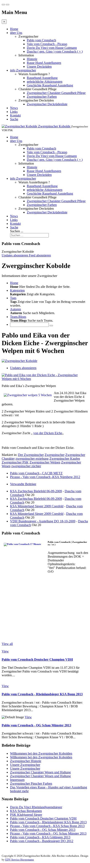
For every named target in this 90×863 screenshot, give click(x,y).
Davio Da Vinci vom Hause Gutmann (52, 47)
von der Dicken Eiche (47, 433)
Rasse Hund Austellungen (44, 63)
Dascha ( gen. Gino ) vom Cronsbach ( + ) (55, 51)
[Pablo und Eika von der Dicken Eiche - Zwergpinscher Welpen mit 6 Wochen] (45, 379)
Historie (32, 59)
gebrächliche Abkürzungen (44, 81)
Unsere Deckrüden (39, 66)
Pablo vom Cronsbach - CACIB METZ (36, 473)
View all (7, 644)
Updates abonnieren (23, 368)
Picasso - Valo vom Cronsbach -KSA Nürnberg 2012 (45, 477)
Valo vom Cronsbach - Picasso (47, 44)
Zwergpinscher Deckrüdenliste (47, 104)
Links (14, 111)
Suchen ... (16, 231)
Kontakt (15, 115)
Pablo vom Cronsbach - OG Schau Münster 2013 (36, 725)
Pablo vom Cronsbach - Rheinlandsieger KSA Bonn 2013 (42, 694)
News (14, 108)
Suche (14, 119)
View (5, 651)
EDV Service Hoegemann (19, 859)
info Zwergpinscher (23, 70)
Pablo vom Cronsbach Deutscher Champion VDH (37, 659)
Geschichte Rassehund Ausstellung (50, 85)
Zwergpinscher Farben (42, 96)
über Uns (16, 32)
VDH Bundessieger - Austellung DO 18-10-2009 (42, 521)
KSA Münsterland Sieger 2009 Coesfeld (36, 506)
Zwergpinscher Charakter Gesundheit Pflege (56, 93)
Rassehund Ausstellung (42, 78)
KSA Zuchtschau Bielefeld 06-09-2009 (36, 491)
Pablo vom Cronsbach (41, 40)
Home (14, 29)
